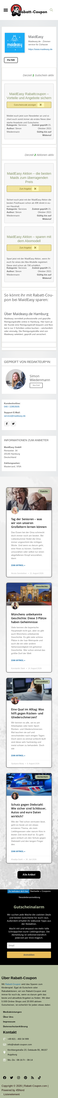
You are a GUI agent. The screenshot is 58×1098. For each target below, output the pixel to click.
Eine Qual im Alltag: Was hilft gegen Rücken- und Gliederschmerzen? (27, 713)
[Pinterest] (25, 1078)
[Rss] (32, 1078)
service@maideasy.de (15, 416)
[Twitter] (12, 1078)
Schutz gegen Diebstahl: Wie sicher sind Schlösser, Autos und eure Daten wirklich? (28, 810)
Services (22, 125)
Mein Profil (36, 385)
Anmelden (29, 954)
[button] (5, 9)
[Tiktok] (39, 1078)
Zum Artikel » (18, 565)
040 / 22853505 (11, 407)
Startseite (34, 891)
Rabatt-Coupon (13, 984)
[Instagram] (18, 1078)
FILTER (11, 60)
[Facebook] (5, 1078)
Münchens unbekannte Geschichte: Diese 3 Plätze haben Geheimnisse (28, 618)
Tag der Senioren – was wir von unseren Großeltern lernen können (29, 523)
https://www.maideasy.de (40, 49)
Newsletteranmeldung (29, 897)
